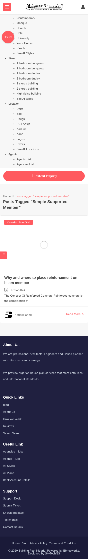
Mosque (22, 23)
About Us (9, 411)
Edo (19, 113)
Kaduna (22, 129)
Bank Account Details (16, 480)
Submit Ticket (11, 505)
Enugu (21, 118)
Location (13, 103)
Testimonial (10, 519)
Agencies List (25, 164)
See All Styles (25, 53)
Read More (73, 314)
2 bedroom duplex (28, 78)
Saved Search (12, 433)
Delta (20, 108)
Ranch (21, 48)
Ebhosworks (71, 550)
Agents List (24, 159)
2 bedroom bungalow (30, 68)
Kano (20, 134)
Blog (6, 404)
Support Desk (12, 498)
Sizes (11, 58)
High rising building (29, 93)
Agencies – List (13, 451)
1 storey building (27, 83)
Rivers (21, 144)
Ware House (25, 43)
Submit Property (46, 176)
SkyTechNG (52, 553)
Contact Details (13, 527)
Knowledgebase (13, 512)
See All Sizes (25, 98)
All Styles (9, 465)
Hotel (20, 33)
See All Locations (28, 149)
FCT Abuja (23, 123)
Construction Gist (18, 222)
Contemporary (26, 18)
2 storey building (27, 88)
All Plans (8, 473)
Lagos (21, 139)
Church (21, 28)
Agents (12, 154)
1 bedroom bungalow (30, 63)
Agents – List (11, 458)
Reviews (8, 426)
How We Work (12, 419)
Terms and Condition (62, 543)
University (23, 38)
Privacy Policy (38, 543)
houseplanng (23, 314)
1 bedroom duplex (28, 73)
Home (7, 196)
